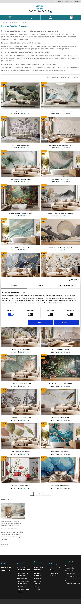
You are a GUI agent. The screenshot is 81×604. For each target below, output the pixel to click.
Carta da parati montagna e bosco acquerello (60, 213)
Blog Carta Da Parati (55, 568)
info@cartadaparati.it (72, 583)
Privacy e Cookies (37, 588)
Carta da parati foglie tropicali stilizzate (20, 417)
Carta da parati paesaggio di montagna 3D (60, 247)
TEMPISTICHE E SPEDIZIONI (39, 568)
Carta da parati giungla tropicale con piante (20, 213)
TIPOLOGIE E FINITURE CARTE (24, 568)
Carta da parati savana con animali (20, 349)
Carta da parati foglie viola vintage (21, 145)
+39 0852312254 (73, 577)
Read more (4, 544)
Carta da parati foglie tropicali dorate (21, 383)
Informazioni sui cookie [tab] (67, 286)
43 (44, 494)
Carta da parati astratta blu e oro (60, 451)
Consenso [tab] (14, 286)
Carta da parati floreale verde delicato (20, 179)
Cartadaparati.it (8, 567)
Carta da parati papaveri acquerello (20, 485)
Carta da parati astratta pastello (60, 349)
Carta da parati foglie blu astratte (60, 485)
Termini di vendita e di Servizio (38, 581)
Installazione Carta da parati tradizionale (23, 581)
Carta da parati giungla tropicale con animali (60, 383)
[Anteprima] (38, 88)
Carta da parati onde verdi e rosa (60, 179)
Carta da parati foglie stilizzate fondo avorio (60, 145)
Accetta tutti (66, 322)
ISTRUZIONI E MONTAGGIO (23, 574)
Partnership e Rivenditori (54, 574)
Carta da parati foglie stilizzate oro (20, 451)
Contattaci (6, 570)
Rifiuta (40, 322)
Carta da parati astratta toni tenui (60, 417)
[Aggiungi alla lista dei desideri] (38, 85)
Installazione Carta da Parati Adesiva (23, 589)
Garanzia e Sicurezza (37, 574)
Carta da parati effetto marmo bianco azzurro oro (60, 111)
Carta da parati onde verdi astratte (20, 111)
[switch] (30, 314)
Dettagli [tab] (40, 286)
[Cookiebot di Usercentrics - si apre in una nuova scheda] (70, 280)
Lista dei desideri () (73, 1)
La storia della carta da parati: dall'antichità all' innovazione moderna (11, 524)
